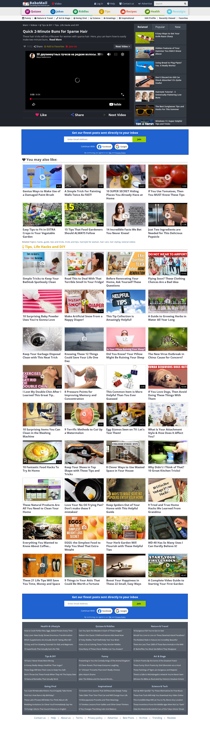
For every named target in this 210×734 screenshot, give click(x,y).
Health (155, 11)
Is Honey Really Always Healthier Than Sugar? (43, 665)
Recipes (131, 11)
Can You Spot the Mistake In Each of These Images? (100, 630)
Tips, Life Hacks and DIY (67, 25)
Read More (55, 39)
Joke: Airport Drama (87, 674)
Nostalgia (179, 11)
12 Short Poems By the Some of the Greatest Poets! (155, 660)
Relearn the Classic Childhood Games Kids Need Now (101, 635)
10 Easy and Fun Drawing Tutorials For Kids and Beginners (48, 644)
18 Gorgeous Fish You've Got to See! (148, 630)
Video (58, 3)
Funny (28, 18)
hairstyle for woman (89, 242)
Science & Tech (160, 686)
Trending (157, 717)
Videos (34, 25)
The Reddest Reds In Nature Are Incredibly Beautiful (155, 640)
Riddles (84, 11)
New (177, 27)
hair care (104, 242)
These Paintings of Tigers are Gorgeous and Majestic (155, 670)
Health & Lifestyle (50, 626)
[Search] (185, 3)
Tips (107, 11)
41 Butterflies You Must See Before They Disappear (154, 649)
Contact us (128, 3)
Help (112, 3)
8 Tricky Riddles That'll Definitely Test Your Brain (99, 640)
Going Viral (81, 18)
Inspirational (127, 18)
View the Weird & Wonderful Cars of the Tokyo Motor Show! (158, 709)
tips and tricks (57, 242)
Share (39, 46)
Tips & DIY (46, 25)
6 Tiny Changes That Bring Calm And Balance (97, 709)
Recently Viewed (167, 18)
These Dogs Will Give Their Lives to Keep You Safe (45, 670)
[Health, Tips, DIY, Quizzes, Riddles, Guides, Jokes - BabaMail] (36, 3)
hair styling (115, 242)
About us (66, 717)
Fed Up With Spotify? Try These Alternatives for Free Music (158, 690)
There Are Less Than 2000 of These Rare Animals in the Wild (158, 644)
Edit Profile (150, 18)
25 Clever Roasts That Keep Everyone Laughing (98, 665)
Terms (79, 717)
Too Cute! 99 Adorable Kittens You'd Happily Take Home (48, 690)
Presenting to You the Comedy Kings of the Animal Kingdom (104, 660)
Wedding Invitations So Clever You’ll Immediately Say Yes (48, 704)
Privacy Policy (120, 153)
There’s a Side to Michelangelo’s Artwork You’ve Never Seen (158, 674)
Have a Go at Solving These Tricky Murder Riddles (100, 644)
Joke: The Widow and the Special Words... (96, 679)
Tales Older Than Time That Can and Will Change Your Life (103, 695)
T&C (110, 153)
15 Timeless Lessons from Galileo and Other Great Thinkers (104, 704)
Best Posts (128, 717)
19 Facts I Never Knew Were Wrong (39, 660)
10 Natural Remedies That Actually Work (41, 679)
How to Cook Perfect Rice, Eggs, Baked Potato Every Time (48, 630)
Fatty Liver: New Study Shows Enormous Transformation (48, 635)
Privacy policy (95, 717)
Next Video (122, 46)
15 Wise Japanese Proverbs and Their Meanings (99, 700)
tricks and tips (72, 242)
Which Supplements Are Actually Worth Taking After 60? (47, 640)
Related (143, 27)
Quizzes (36, 11)
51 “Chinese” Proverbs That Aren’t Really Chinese (99, 670)
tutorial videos (128, 242)
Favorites (183, 18)
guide (46, 242)
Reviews (171, 717)
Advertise (147, 3)
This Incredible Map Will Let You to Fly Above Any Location (158, 700)
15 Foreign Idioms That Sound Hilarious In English (45, 709)
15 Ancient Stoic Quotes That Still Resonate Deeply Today (103, 690)
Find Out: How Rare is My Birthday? (39, 695)
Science (96, 18)
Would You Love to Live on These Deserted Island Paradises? (159, 635)
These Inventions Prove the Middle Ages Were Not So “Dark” (158, 704)
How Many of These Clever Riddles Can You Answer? (101, 649)
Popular (160, 27)
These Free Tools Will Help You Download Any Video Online (158, 695)
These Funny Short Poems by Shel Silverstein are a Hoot (157, 665)
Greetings (111, 18)
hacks (40, 242)
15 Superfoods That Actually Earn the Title (41, 649)
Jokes (59, 11)
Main (25, 25)
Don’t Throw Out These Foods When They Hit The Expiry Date (50, 674)
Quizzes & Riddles (105, 626)
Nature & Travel (45, 18)
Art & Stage (64, 18)
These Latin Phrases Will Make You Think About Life (46, 700)
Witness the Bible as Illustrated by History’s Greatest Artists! (158, 679)
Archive (143, 717)
